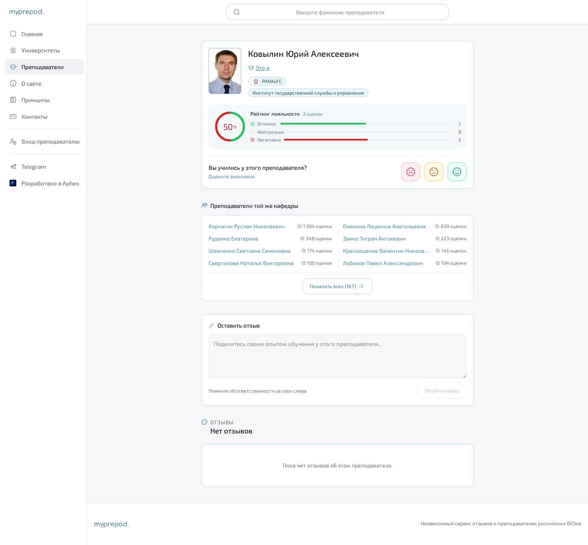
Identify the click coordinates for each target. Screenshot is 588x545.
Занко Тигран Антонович (374, 238)
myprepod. (26, 11)
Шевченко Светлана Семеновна (250, 250)
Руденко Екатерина (233, 238)
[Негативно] (410, 171)
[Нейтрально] (433, 171)
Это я (263, 67)
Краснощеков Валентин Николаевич (387, 250)
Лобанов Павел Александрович (383, 263)
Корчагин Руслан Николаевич (247, 226)
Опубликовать (442, 390)
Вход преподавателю (50, 141)
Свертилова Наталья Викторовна (251, 263)
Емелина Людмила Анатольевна (384, 226)
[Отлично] (457, 171)
